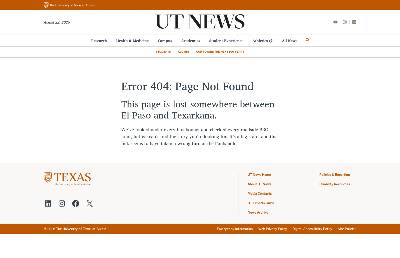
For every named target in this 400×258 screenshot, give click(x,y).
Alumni (183, 51)
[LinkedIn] (354, 22)
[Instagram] (345, 22)
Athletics (260, 41)
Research (99, 41)
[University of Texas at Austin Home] (69, 5)
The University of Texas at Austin (81, 229)
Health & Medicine (132, 41)
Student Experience (226, 41)
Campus (165, 41)
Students (163, 51)
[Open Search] (307, 40)
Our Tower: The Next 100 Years (220, 51)
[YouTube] (335, 22)
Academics (190, 41)
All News (289, 41)
